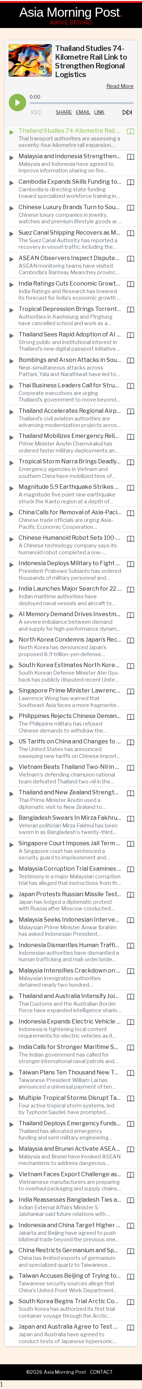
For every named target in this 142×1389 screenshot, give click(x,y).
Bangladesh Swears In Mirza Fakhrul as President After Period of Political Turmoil (70, 817)
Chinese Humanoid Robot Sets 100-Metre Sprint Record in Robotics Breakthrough (70, 537)
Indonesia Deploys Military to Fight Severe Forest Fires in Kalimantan (70, 563)
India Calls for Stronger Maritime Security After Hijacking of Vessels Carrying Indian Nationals (70, 1046)
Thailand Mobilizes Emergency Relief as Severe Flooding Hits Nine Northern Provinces (70, 435)
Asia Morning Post (69, 12)
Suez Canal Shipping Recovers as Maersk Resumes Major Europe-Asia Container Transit (70, 232)
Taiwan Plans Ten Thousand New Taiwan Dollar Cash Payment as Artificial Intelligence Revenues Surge (70, 1072)
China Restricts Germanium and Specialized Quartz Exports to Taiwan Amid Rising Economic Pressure (70, 1250)
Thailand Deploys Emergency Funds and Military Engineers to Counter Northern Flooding (70, 1123)
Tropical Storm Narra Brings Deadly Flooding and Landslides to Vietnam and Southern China (70, 461)
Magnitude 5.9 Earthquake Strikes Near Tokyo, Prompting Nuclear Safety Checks (70, 486)
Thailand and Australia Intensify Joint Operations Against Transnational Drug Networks (70, 996)
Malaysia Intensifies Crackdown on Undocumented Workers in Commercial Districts (70, 970)
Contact (101, 1372)
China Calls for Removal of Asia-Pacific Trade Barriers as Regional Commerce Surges (70, 512)
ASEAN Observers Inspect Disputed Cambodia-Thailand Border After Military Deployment (70, 258)
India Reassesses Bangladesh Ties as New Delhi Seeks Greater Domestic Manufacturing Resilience (70, 1199)
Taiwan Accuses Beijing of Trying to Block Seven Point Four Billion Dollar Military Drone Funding (70, 1275)
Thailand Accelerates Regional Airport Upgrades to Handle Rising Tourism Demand (70, 410)
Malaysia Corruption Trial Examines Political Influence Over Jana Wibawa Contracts (70, 868)
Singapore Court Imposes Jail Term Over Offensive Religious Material (70, 843)
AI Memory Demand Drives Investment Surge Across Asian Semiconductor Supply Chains (70, 614)
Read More (120, 86)
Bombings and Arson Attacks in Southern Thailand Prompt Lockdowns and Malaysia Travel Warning (70, 359)
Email (83, 112)
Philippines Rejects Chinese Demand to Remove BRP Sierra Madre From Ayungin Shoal (70, 716)
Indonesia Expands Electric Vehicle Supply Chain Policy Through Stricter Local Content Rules (70, 1021)
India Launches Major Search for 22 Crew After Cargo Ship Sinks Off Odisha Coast (70, 588)
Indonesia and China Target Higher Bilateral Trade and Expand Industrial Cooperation (70, 1225)
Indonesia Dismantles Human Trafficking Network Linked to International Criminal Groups (70, 945)
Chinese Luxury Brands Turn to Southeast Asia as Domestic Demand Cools (70, 207)
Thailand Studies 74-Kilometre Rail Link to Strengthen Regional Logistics (70, 130)
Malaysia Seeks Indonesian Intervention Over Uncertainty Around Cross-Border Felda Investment (70, 919)
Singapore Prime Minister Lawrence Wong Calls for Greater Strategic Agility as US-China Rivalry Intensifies (70, 690)
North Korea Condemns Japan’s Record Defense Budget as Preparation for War (70, 639)
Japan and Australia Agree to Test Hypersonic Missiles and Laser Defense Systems (70, 1326)
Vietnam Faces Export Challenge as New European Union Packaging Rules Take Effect (70, 1174)
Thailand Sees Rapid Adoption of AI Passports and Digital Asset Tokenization (70, 334)
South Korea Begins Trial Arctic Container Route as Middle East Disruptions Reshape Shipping (70, 1301)
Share (64, 112)
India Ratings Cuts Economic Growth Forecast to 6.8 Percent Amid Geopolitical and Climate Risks (70, 283)
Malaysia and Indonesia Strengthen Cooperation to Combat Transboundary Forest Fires (70, 156)
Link (99, 112)
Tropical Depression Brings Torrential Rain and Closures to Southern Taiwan (70, 309)
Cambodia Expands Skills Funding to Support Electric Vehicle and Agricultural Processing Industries (70, 181)
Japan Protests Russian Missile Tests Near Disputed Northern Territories (70, 894)
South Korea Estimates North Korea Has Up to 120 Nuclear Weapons (70, 665)
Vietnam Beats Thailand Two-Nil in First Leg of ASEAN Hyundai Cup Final (70, 766)
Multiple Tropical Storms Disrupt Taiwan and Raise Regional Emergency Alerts (70, 1097)
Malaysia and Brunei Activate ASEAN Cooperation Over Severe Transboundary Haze (70, 1148)
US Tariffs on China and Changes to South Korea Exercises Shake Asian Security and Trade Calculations (70, 741)
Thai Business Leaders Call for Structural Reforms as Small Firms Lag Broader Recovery (70, 385)
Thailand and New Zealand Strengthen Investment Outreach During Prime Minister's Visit (70, 792)
